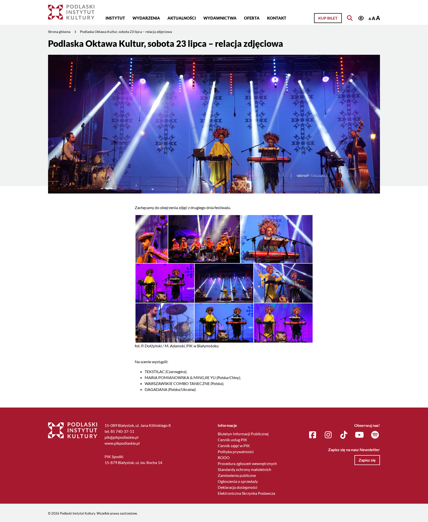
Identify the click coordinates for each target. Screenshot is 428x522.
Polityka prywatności (236, 451)
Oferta (252, 18)
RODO (224, 457)
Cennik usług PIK (232, 439)
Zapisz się (367, 460)
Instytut (115, 18)
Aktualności (181, 18)
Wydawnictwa (220, 18)
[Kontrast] (361, 18)
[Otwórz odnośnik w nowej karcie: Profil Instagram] (328, 435)
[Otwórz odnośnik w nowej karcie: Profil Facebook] (313, 435)
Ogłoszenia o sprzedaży (238, 481)
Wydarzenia (146, 18)
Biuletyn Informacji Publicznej (243, 433)
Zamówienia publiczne (237, 475)
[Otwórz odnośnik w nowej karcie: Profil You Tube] (359, 435)
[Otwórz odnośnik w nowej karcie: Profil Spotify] (375, 435)
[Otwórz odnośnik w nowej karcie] (224, 278)
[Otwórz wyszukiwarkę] (349, 18)
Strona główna (59, 31)
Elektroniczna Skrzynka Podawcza (246, 493)
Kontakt (276, 18)
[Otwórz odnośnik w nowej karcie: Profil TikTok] (344, 435)
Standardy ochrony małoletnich (244, 469)
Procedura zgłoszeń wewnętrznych (247, 463)
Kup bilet (328, 18)
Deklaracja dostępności (237, 487)
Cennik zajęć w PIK (234, 445)
